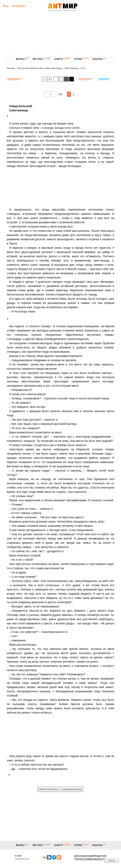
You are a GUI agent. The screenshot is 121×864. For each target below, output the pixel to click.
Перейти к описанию (48, 789)
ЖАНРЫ (20, 59)
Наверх (111, 860)
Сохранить (103, 79)
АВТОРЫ (37, 59)
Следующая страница (72, 789)
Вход (5, 6)
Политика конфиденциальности (89, 859)
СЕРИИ (78, 59)
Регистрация (18, 6)
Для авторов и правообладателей (90, 856)
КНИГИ (58, 59)
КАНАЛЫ (97, 59)
